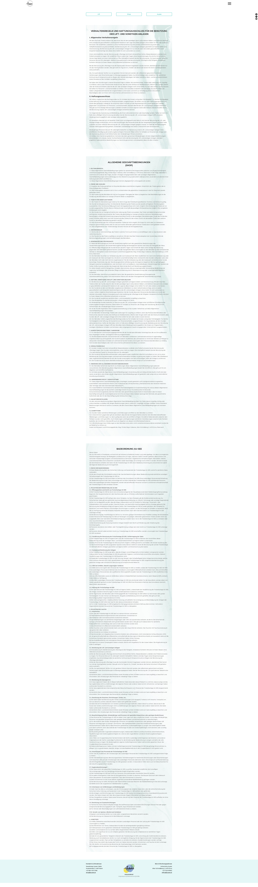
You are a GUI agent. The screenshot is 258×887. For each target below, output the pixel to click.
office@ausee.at (167, 872)
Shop (129, 14)
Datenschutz (131, 876)
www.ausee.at (129, 874)
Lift (99, 14)
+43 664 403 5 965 (91, 870)
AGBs (137, 876)
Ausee (159, 14)
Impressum (122, 876)
